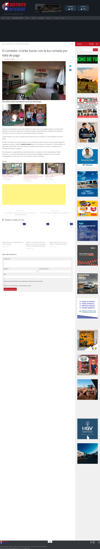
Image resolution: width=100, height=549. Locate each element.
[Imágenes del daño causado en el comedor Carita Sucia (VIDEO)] (55, 168)
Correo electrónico (44, 268)
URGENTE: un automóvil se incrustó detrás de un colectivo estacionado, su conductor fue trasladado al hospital (36, 244)
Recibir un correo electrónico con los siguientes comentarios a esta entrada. (23, 281)
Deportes (48, 18)
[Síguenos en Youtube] (92, 44)
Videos (63, 18)
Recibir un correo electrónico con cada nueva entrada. (17, 285)
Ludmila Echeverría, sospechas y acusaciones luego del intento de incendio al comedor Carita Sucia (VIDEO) (33, 176)
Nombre (6, 268)
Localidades (41, 18)
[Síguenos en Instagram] (97, 44)
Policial (27, 18)
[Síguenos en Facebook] (90, 44)
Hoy (8, 18)
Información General (17, 18)
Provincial (56, 18)
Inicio (3, 18)
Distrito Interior (9, 59)
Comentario (7, 259)
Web (5, 274)
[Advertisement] (50, 31)
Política (34, 18)
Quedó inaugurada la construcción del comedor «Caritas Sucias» (10, 175)
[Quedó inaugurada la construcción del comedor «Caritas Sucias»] (12, 168)
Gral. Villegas (6, 44)
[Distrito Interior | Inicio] (14, 7)
